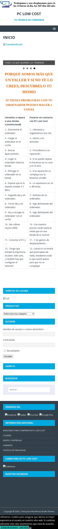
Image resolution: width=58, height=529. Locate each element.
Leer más (23, 527)
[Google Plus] (46, 414)
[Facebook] (11, 414)
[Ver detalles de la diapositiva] (29, 54)
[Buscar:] (29, 389)
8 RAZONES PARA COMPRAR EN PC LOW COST (24, 430)
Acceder (8, 356)
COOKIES (7, 435)
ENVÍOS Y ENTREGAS (12, 440)
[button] (53, 28)
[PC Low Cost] (29, 6)
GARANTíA (8, 445)
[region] (29, 54)
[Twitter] (22, 414)
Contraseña (9, 339)
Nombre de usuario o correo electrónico (23, 329)
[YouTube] (33, 414)
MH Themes (49, 511)
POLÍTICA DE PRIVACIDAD (14, 450)
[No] (30, 528)
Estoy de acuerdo (9, 527)
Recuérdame (13, 350)
